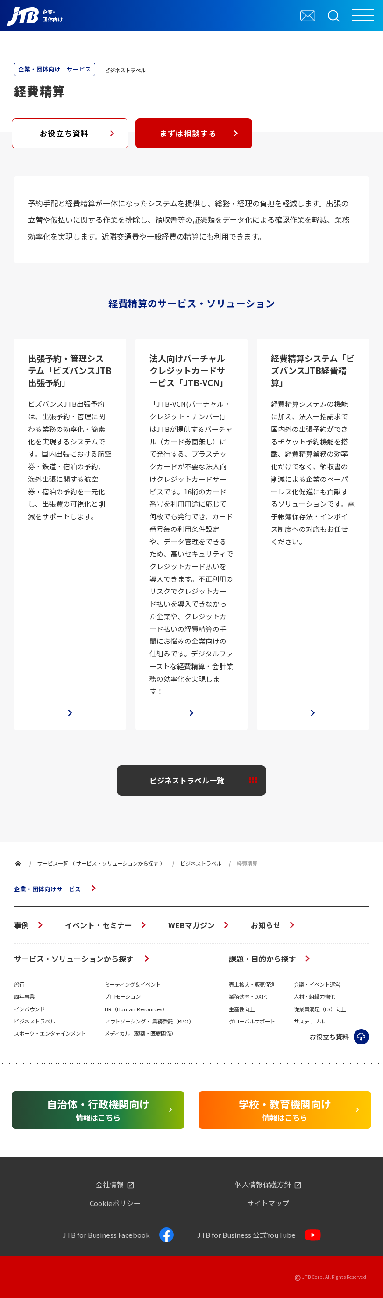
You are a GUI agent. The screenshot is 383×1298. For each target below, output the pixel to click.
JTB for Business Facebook (106, 1235)
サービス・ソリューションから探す (74, 958)
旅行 (19, 984)
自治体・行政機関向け (98, 1109)
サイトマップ (268, 1203)
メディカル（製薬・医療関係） (140, 1033)
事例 (21, 925)
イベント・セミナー (98, 925)
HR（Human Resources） (136, 1009)
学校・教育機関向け (285, 1109)
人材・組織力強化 (314, 996)
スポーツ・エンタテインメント (50, 1033)
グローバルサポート (252, 1021)
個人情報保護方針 (263, 1184)
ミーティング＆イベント (133, 984)
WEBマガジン (191, 925)
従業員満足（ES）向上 (320, 1009)
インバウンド (29, 1009)
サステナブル (309, 1021)
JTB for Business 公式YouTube (246, 1235)
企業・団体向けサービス (47, 888)
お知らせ (266, 925)
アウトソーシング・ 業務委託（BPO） (149, 1021)
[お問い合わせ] (307, 15)
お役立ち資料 (64, 133)
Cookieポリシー (115, 1203)
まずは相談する (188, 133)
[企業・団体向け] (18, 863)
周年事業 (24, 996)
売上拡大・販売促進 (252, 984)
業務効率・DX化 (248, 996)
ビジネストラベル (34, 1021)
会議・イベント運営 (317, 984)
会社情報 (110, 1184)
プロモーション (123, 996)
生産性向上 (242, 1009)
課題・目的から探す (262, 958)
